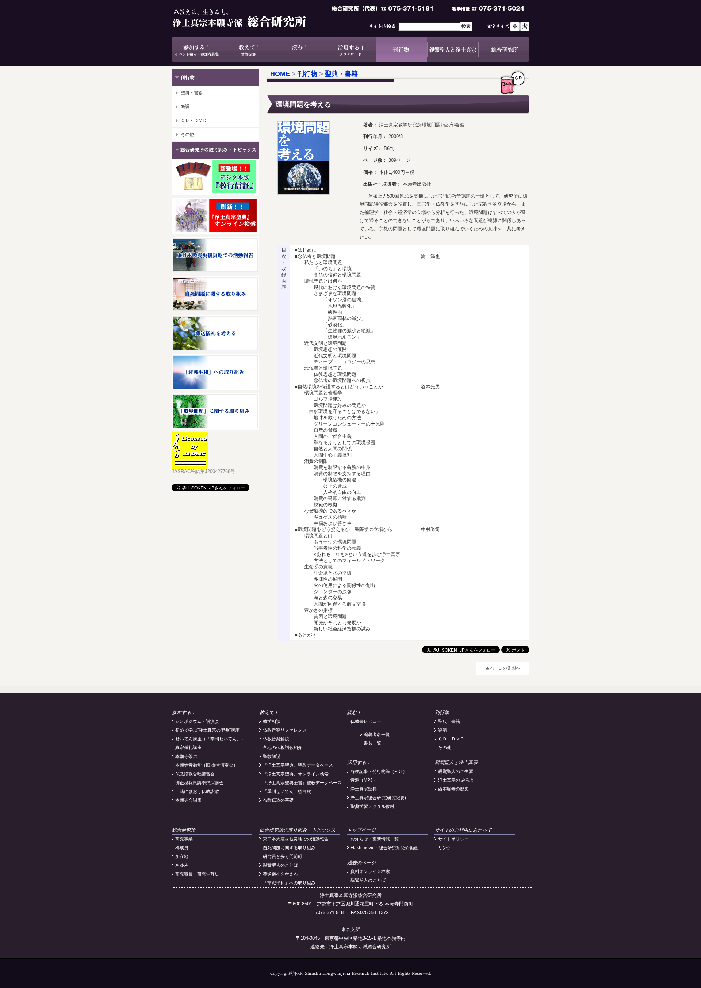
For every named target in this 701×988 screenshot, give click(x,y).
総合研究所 (503, 49)
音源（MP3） (363, 780)
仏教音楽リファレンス (285, 730)
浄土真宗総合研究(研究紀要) (378, 797)
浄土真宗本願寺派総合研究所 (250, 18)
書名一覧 (372, 743)
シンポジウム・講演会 (197, 721)
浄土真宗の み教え (456, 780)
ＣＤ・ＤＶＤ (194, 120)
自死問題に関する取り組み (289, 847)
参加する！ (197, 49)
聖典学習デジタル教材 (372, 806)
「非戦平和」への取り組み (289, 882)
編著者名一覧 (377, 734)
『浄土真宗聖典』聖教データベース (298, 765)
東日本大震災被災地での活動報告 (296, 839)
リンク (444, 847)
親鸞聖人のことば (280, 865)
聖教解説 (271, 756)
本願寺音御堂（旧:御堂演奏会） (206, 765)
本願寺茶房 (186, 756)
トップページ (361, 830)
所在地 (181, 856)
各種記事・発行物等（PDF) (377, 771)
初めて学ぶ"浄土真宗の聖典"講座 (207, 730)
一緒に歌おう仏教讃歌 (197, 791)
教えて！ (248, 49)
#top (502, 668)
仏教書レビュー (365, 721)
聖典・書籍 (192, 92)
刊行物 (401, 49)
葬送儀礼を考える (280, 874)
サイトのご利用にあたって (463, 830)
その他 (187, 134)
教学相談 (271, 721)
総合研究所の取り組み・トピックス (298, 830)
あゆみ (181, 865)
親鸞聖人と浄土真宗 (452, 49)
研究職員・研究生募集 (197, 874)
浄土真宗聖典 (363, 788)
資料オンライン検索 (370, 871)
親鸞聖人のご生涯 (455, 771)
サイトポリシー (453, 839)
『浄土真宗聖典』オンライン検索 (296, 774)
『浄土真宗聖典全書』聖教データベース (302, 782)
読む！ (299, 49)
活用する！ (350, 49)
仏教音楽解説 (276, 738)
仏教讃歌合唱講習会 (195, 774)
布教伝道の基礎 (278, 800)
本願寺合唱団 (188, 800)
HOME (280, 73)
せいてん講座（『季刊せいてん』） (210, 738)
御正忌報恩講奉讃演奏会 (199, 782)
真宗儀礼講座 (188, 747)
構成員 (181, 847)
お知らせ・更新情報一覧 (374, 839)
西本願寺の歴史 (453, 788)
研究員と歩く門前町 (282, 856)
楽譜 (185, 106)
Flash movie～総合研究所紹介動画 (384, 847)
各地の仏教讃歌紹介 (282, 747)
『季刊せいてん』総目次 (287, 791)
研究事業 (184, 839)
